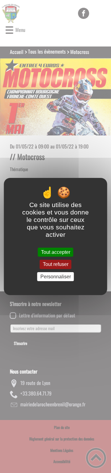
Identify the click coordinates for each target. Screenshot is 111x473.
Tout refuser (55, 264)
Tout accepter (55, 252)
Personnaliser (55, 276)
